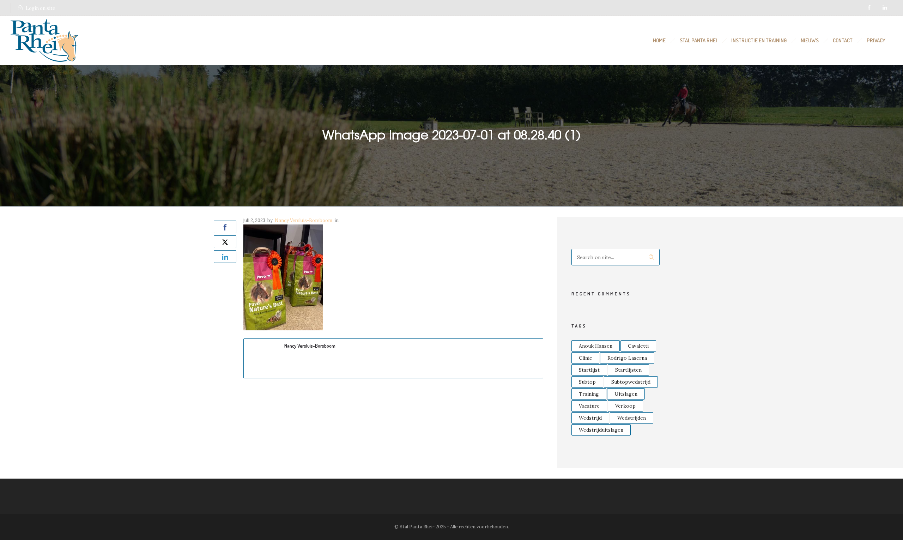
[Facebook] (869, 8)
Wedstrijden (631, 418)
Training (589, 394)
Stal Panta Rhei (698, 40)
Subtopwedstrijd (630, 382)
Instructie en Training (759, 40)
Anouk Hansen (595, 346)
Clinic (585, 358)
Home (659, 40)
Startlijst (589, 370)
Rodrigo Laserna (627, 358)
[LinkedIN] (884, 8)
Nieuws (810, 40)
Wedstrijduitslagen (601, 430)
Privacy (876, 40)
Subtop (587, 382)
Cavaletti (638, 346)
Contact (843, 40)
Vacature (589, 406)
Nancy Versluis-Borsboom (303, 220)
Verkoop (625, 406)
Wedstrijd (590, 418)
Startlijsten (628, 370)
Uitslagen (625, 394)
